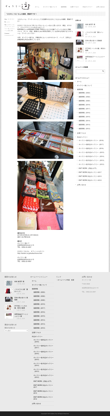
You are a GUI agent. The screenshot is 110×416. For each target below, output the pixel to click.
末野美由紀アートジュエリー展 (95, 58)
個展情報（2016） (85, 112)
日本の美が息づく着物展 (93, 40)
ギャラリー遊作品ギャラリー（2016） (92, 148)
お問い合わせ (100, 7)
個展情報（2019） (85, 105)
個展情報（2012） (85, 128)
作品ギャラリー (87, 7)
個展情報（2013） (85, 124)
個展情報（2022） (85, 97)
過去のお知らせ (10, 328)
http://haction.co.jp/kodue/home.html (29, 253)
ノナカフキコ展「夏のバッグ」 (94, 33)
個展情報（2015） (85, 116)
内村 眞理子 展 (90, 24)
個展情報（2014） (85, 120)
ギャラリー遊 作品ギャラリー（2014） (92, 156)
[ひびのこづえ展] (45, 61)
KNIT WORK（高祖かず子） (88, 168)
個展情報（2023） (85, 93)
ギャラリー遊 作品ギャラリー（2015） (92, 152)
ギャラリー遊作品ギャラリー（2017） (92, 144)
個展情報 (63, 7)
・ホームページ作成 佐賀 (65, 280)
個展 (12, 30)
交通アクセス (74, 7)
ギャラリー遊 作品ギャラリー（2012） (92, 164)
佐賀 (9, 30)
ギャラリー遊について (50, 7)
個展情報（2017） (85, 108)
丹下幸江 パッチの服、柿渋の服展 (95, 49)
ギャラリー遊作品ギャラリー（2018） (92, 140)
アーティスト (8, 26)
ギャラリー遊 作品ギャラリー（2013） (92, 160)
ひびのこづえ (10, 24)
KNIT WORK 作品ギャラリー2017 (90, 172)
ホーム (37, 7)
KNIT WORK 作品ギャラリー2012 (90, 180)
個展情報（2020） (85, 101)
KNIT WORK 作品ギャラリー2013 (90, 176)
